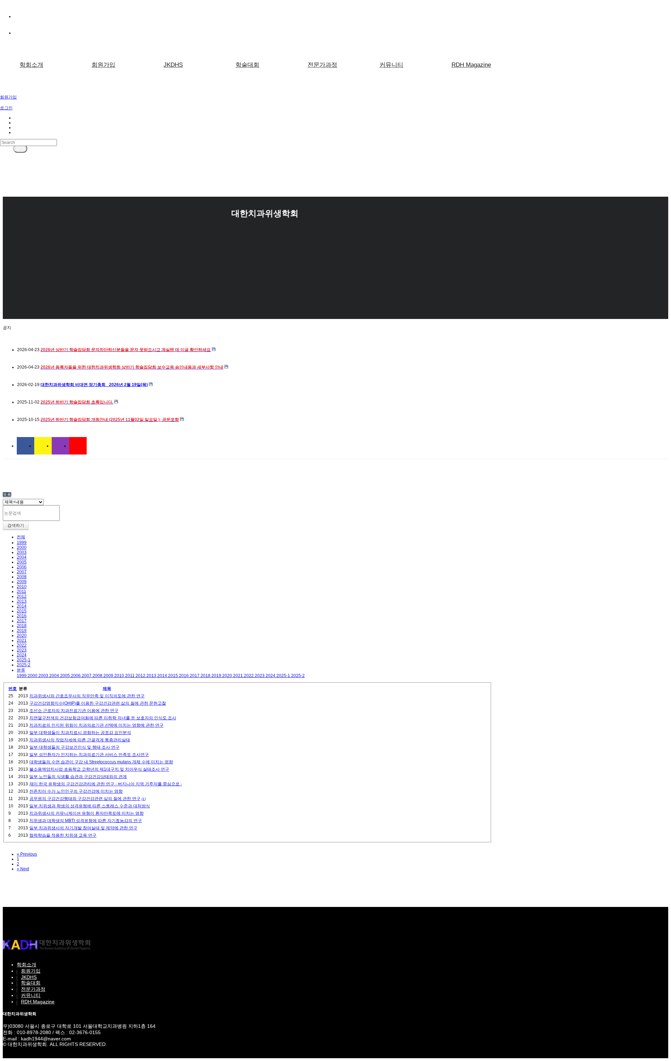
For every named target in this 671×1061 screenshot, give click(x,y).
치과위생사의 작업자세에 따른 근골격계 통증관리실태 (79, 739)
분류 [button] (21, 670)
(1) (144, 799)
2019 (22, 630)
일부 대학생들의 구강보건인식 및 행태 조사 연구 (74, 747)
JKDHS (173, 64)
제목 (107, 688)
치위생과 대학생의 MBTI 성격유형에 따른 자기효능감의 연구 (85, 820)
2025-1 (23, 659)
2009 (22, 581)
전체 (21, 537)
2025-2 (23, 664)
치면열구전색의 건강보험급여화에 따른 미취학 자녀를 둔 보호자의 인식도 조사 (102, 717)
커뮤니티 (391, 64)
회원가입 (103, 64)
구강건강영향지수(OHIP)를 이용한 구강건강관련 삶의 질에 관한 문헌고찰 (97, 703)
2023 (22, 650)
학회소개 (31, 64)
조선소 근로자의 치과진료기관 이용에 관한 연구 (73, 710)
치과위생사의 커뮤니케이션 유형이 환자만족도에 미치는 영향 (86, 813)
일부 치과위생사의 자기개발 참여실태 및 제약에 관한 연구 (83, 828)
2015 (22, 611)
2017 (22, 620)
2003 (22, 552)
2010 (22, 586)
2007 (22, 571)
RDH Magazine (471, 64)
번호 (12, 688)
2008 (22, 576)
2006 (22, 567)
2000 (22, 547)
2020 (22, 635)
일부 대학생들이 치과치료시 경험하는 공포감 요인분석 (80, 732)
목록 (7, 494)
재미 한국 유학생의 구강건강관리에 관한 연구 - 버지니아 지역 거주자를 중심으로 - (105, 784)
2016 (22, 615)
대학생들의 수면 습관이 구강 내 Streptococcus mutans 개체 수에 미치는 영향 (101, 762)
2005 (22, 562)
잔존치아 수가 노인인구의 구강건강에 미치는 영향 (76, 791)
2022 (22, 645)
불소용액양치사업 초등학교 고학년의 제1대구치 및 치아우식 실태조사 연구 (99, 769)
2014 (22, 606)
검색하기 (15, 525)
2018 (22, 625)
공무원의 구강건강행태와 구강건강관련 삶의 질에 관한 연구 (84, 798)
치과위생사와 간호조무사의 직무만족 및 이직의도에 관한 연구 (87, 695)
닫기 (20, 148)
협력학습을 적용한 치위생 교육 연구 (62, 835)
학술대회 (247, 64)
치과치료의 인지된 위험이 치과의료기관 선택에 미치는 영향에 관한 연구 (96, 725)
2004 (22, 557)
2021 (22, 640)
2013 (22, 601)
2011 (21, 591)
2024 (22, 655)
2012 (22, 596)
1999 (22, 542)
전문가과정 (322, 64)
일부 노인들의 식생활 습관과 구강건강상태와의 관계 (78, 776)
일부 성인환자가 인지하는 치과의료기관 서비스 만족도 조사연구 (89, 754)
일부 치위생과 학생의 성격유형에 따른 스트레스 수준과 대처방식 (89, 806)
